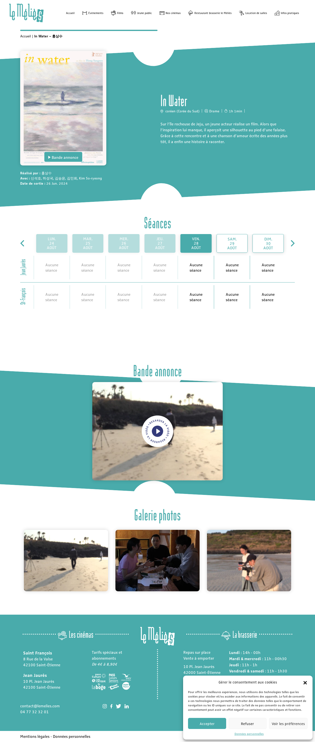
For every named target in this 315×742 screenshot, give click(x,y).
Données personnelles (249, 734)
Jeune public (144, 13)
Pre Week (23, 243)
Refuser (247, 723)
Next (298, 560)
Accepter (207, 723)
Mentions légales (34, 736)
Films (120, 13)
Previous (16, 560)
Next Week (292, 243)
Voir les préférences (288, 723)
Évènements (95, 13)
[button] (305, 682)
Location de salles (256, 13)
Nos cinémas (173, 13)
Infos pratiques (290, 13)
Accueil (70, 13)
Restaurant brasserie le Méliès (213, 13)
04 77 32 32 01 (34, 711)
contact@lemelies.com (40, 705)
